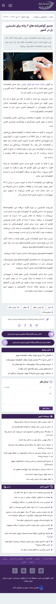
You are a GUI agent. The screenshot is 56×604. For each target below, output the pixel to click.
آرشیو (8, 487)
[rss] (41, 570)
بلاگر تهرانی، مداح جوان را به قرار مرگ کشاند (35, 440)
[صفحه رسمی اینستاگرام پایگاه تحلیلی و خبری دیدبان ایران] (5, 342)
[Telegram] (37, 325)
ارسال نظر (46, 408)
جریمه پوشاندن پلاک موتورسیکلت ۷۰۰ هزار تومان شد (31, 364)
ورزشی (4, 558)
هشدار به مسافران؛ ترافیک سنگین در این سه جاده (32, 497)
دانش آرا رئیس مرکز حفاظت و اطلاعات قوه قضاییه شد (31, 427)
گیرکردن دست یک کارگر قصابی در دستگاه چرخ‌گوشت (30, 502)
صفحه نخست (48, 558)
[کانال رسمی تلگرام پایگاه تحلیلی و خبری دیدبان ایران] (51, 334)
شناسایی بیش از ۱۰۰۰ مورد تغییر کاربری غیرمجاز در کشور (29, 507)
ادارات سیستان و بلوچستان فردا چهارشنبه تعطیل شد (32, 469)
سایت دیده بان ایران (36, 84)
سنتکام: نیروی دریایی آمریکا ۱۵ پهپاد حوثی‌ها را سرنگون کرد (29, 373)
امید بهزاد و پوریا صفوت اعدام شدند (38, 474)
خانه (51, 17)
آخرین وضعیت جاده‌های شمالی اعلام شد (35, 549)
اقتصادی (29, 558)
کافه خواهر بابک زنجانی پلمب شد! (38, 479)
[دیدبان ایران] (46, 5)
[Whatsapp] (19, 325)
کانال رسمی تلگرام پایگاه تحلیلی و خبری (24, 334)
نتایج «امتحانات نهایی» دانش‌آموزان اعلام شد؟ (33, 520)
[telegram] (23, 570)
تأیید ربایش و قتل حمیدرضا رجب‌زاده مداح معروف (32, 422)
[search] (3, 5)
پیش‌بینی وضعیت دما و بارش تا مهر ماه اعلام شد (32, 492)
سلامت (31, 562)
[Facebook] (25, 325)
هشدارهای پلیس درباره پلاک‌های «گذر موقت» (34, 368)
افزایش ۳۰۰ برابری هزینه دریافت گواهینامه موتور (33, 355)
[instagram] (32, 570)
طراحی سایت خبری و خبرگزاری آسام (26, 587)
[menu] (10, 5)
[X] (31, 325)
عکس (24, 562)
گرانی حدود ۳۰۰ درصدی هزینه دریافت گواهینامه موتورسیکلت (28, 359)
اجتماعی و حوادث (40, 17)
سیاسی (38, 558)
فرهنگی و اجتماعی (17, 558)
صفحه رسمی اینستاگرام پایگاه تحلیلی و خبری (32, 342)
